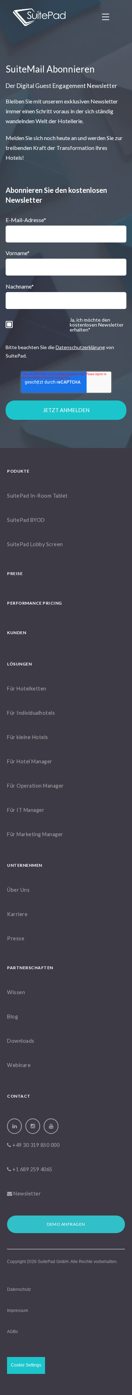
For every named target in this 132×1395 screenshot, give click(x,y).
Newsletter (26, 1194)
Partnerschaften (30, 968)
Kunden (16, 633)
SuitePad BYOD (26, 520)
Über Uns (18, 890)
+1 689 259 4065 (31, 1169)
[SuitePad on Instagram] (32, 1126)
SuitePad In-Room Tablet (37, 496)
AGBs (12, 1331)
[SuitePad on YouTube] (51, 1126)
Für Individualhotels (31, 713)
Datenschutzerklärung (80, 347)
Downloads (20, 1041)
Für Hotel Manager (29, 761)
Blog (12, 1017)
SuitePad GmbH (53, 1261)
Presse (15, 938)
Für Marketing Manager (35, 834)
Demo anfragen (66, 1224)
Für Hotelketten (26, 689)
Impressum (17, 1310)
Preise (15, 574)
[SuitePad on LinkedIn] (14, 1126)
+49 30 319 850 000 (35, 1145)
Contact (19, 1096)
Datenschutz (19, 1289)
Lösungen (19, 664)
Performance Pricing (34, 603)
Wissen (16, 992)
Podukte (18, 471)
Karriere (17, 914)
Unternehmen (24, 865)
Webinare (19, 1065)
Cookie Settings (26, 1365)
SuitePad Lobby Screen (35, 544)
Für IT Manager (25, 810)
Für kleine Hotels (27, 737)
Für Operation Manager (35, 786)
